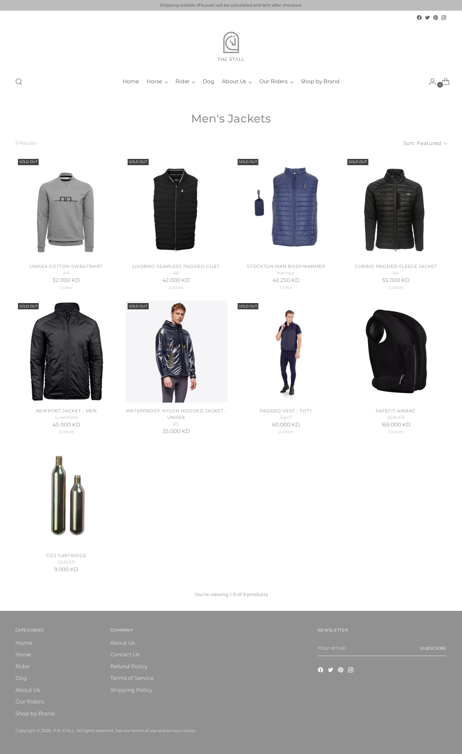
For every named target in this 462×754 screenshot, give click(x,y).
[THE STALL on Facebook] (419, 17)
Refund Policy (128, 666)
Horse (23, 654)
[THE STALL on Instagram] (444, 17)
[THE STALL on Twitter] (427, 17)
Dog (21, 678)
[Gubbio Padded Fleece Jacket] (396, 207)
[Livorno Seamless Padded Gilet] (176, 207)
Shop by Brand (35, 713)
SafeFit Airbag (396, 411)
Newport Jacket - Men (66, 411)
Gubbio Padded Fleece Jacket (396, 266)
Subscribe (433, 648)
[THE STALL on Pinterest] (435, 17)
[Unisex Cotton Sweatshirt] (66, 207)
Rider (22, 666)
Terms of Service (132, 678)
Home (23, 643)
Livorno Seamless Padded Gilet (176, 266)
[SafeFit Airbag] (396, 352)
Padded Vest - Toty (286, 411)
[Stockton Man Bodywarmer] (286, 207)
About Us (27, 690)
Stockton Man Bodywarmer (286, 266)
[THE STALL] (231, 46)
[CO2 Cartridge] (66, 496)
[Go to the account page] (430, 81)
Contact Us (125, 654)
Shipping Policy (131, 690)
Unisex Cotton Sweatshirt (66, 266)
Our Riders (29, 701)
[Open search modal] (19, 81)
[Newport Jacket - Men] (66, 352)
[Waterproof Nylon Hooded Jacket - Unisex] (176, 352)
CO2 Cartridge (66, 555)
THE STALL (64, 730)
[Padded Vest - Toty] (286, 352)
